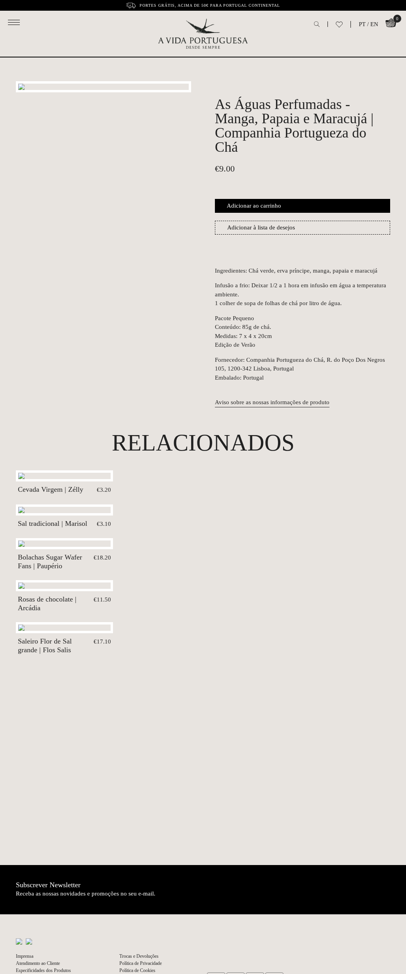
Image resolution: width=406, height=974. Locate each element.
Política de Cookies (137, 970)
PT (362, 24)
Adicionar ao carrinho (254, 205)
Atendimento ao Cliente (38, 963)
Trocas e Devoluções (139, 956)
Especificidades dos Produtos (43, 970)
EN (374, 24)
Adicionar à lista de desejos (261, 227)
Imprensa (24, 956)
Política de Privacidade (140, 963)
